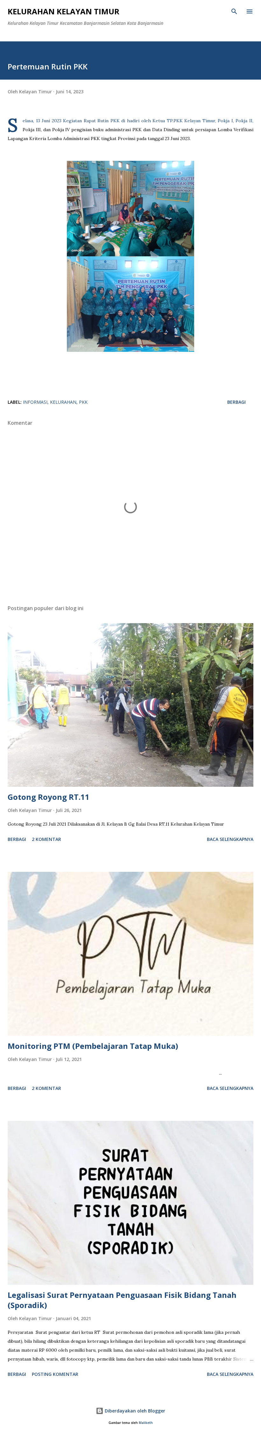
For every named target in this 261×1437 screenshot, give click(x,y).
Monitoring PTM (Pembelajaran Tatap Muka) (93, 1046)
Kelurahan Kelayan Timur (63, 11)
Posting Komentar (55, 1374)
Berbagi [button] (236, 402)
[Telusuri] (234, 11)
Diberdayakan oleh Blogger (134, 1411)
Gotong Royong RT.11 (48, 797)
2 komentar (46, 839)
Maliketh (146, 1423)
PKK (83, 402)
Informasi (35, 402)
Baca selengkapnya (230, 839)
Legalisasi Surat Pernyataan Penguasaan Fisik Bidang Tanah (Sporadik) (122, 1300)
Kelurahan (63, 402)
